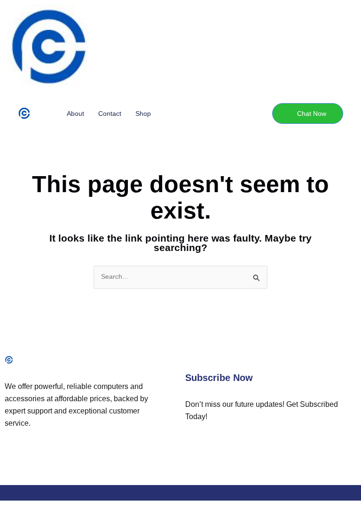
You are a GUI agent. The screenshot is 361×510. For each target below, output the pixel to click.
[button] (307, 113)
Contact (109, 113)
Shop (143, 113)
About (75, 113)
